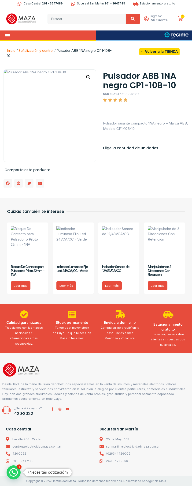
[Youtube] (67, 409)
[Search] (133, 19)
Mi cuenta (159, 20)
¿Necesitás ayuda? (28, 408)
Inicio (11, 50)
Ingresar (156, 16)
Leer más (20, 285)
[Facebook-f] (52, 409)
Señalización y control (35, 50)
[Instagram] (60, 409)
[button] (8, 35)
